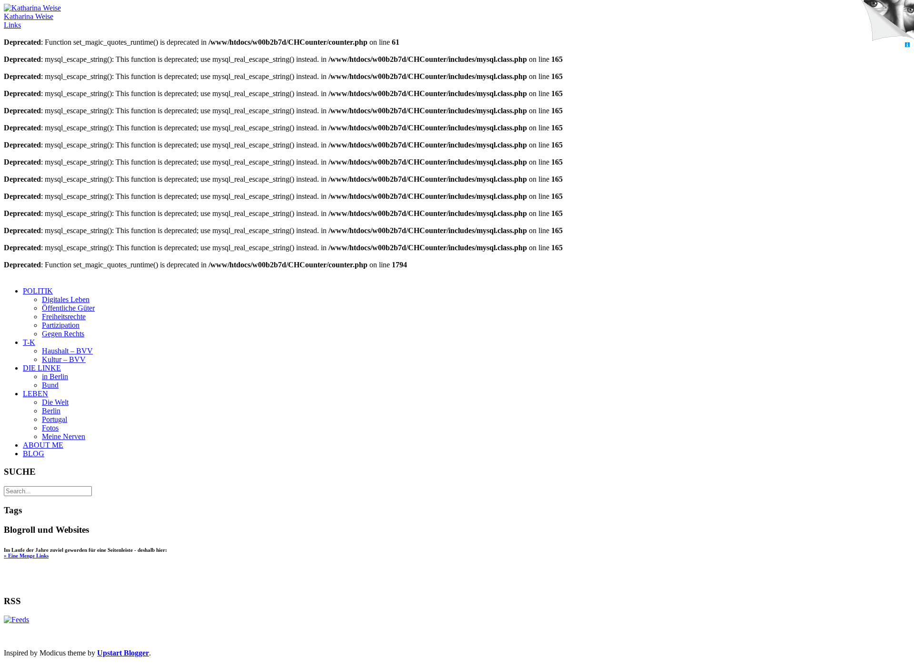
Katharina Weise (28, 16)
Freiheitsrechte (64, 317)
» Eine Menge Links (26, 555)
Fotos (50, 428)
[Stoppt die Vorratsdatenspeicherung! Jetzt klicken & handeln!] (887, 21)
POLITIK (38, 291)
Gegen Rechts (63, 334)
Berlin (51, 411)
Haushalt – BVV (67, 351)
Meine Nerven (63, 436)
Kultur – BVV (64, 359)
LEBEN (35, 394)
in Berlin (55, 376)
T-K (29, 342)
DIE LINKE (42, 368)
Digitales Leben (65, 299)
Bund (50, 385)
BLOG (33, 454)
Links (12, 25)
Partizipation (60, 325)
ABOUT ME (43, 445)
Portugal (54, 419)
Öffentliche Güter (68, 308)
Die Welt (55, 402)
